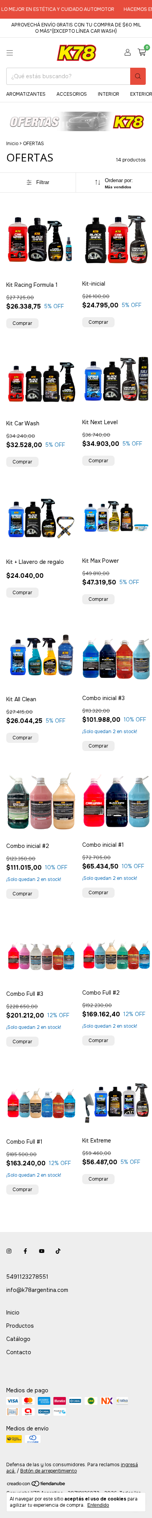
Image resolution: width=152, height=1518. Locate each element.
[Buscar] (138, 76)
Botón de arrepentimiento (48, 1471)
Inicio (12, 143)
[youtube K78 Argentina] (41, 1251)
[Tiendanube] (36, 1485)
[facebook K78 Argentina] (25, 1251)
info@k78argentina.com (37, 1289)
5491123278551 (27, 1276)
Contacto (18, 1352)
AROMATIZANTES (26, 94)
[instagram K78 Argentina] (9, 1251)
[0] (142, 53)
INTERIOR (108, 94)
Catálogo (18, 1339)
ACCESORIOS (72, 94)
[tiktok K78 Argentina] (58, 1251)
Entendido (98, 1505)
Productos (20, 1325)
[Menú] (9, 52)
